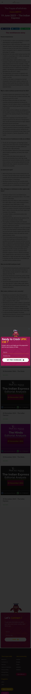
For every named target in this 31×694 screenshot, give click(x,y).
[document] (15, 347)
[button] (29, 328)
